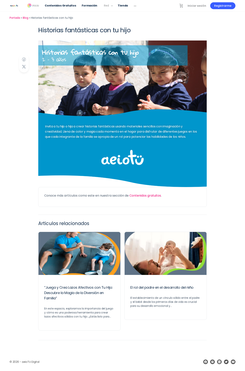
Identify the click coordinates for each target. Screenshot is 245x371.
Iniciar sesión (197, 6)
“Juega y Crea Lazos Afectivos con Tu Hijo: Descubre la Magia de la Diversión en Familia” (78, 293)
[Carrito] (181, 5)
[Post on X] (23, 66)
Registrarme (222, 6)
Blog (25, 18)
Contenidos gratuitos (145, 195)
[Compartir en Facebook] (23, 59)
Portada (15, 18)
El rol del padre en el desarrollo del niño (162, 287)
